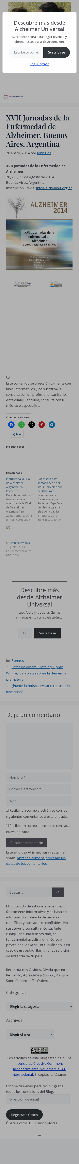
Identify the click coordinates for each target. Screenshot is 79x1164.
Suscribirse (56, 52)
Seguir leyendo (39, 64)
